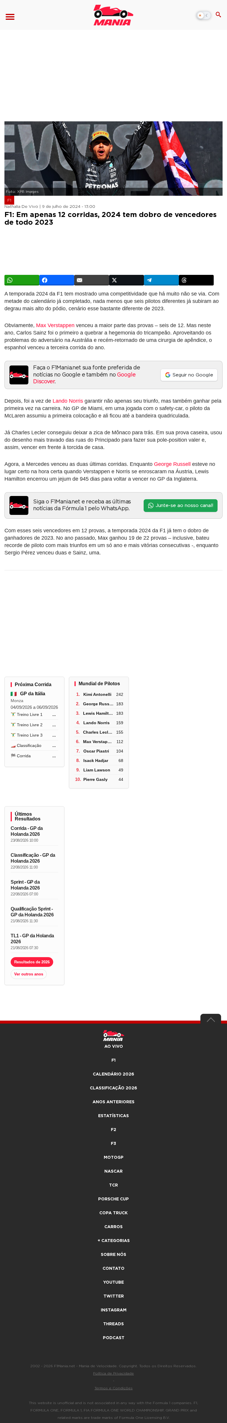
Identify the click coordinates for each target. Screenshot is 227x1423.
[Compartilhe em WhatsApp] (21, 280)
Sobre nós (113, 1255)
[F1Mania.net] (113, 15)
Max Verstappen (55, 325)
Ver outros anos (28, 974)
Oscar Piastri (96, 751)
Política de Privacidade (113, 1373)
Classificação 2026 (113, 1088)
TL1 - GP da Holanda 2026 (32, 938)
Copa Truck (113, 1213)
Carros (113, 1227)
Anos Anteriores (113, 1102)
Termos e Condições (114, 1388)
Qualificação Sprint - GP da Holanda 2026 (32, 911)
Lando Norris (68, 401)
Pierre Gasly (95, 779)
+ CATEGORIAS (114, 1241)
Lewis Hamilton (98, 713)
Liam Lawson (96, 770)
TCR (113, 1185)
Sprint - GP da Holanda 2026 (25, 884)
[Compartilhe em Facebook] (56, 280)
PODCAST (113, 1338)
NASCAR (113, 1171)
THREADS (113, 1324)
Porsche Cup (113, 1199)
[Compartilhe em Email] (91, 280)
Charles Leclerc (98, 732)
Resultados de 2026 (32, 962)
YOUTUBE (113, 1282)
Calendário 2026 (113, 1074)
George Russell (172, 464)
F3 (113, 1144)
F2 (113, 1130)
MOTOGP (114, 1158)
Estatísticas (113, 1116)
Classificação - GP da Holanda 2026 (33, 858)
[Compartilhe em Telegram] (161, 280)
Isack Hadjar (95, 760)
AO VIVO (113, 1047)
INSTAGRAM (114, 1310)
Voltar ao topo (210, 1021)
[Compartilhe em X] (126, 280)
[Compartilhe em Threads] (196, 280)
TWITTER (113, 1296)
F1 (9, 200)
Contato (113, 1269)
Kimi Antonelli (97, 694)
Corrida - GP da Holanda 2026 (27, 831)
